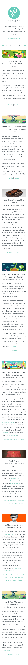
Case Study (17, 654)
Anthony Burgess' (9, 534)
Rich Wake (13, 346)
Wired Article (19, 503)
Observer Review (16, 575)
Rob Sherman (13, 481)
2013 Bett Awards (7, 650)
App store (10, 252)
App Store (17, 105)
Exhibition (18, 252)
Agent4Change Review (17, 439)
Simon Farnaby (12, 435)
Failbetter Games (16, 478)
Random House (15, 483)
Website (10, 105)
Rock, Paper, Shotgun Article (12, 501)
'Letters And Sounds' (8, 422)
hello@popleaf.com (14, 38)
